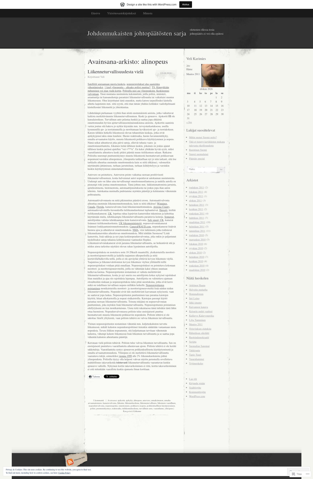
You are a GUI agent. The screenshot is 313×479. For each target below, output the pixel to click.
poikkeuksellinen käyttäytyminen (161, 405)
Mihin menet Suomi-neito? (203, 137)
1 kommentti (98, 400)
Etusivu (95, 13)
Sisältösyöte (195, 387)
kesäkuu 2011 (196, 209)
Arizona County (161, 206)
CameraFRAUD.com (140, 226)
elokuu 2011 (195, 200)
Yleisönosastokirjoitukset (121, 13)
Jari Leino (194, 298)
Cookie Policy (64, 472)
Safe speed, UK (156, 220)
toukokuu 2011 (197, 213)
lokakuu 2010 (196, 244)
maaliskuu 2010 (197, 270)
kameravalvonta (109, 403)
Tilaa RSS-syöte (75, 462)
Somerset (169, 216)
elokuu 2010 (195, 252)
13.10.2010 (166, 73)
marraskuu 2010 (197, 239)
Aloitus (185, 4)
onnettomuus (124, 405)
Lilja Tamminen (197, 320)
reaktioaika (116, 408)
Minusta (147, 13)
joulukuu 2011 (196, 187)
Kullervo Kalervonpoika (201, 315)
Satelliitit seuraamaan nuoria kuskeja (106, 84)
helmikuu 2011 (197, 226)
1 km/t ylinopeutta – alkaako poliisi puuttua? (127, 87)
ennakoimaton (157, 400)
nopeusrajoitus (111, 405)
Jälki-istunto (195, 302)
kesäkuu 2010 (196, 261)
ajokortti (121, 400)
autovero (146, 400)
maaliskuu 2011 (197, 222)
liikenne (120, 403)
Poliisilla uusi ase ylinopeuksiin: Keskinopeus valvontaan (128, 92)
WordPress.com (197, 396)
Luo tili (193, 379)
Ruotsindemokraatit (199, 337)
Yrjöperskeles (196, 363)
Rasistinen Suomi (198, 150)
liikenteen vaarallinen (167, 403)
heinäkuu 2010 (196, 257)
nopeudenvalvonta (96, 405)
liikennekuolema (132, 403)
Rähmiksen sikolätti (199, 333)
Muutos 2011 (196, 324)
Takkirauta (194, 350)
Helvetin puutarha (198, 289)
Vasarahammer (196, 359)
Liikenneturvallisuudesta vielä (115, 71)
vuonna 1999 (125, 356)
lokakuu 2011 (196, 191)
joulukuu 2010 (196, 235)
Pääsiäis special (197, 158)
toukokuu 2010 (197, 265)
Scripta (192, 341)
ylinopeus (169, 408)
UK (110, 213)
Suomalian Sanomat (199, 346)
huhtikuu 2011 (196, 218)
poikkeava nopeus (138, 405)
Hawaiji (163, 210)
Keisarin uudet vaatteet (200, 311)
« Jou (189, 122)
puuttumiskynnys (103, 408)
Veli (102, 76)
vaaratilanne (159, 408)
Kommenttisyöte (197, 392)
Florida (100, 206)
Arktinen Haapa (197, 285)
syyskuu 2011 (196, 196)
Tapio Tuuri (195, 354)
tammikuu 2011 (197, 231)
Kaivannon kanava (198, 307)
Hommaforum (196, 294)
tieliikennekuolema (130, 408)
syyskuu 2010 (196, 248)
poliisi (92, 408)
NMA (135, 230)
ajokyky (129, 400)
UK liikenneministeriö (130, 223)
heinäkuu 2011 (196, 204)
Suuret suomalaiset (198, 154)
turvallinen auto (146, 408)
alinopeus (138, 400)
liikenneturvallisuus (148, 403)
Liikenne (137, 411)
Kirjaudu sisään (197, 383)
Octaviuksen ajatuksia (200, 328)
